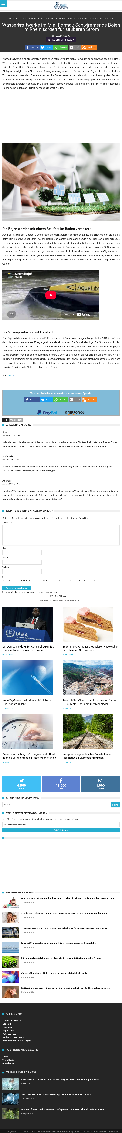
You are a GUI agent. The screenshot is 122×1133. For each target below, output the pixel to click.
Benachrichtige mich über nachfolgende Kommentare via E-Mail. (31, 592)
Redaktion (7, 1027)
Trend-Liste (8, 1060)
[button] (32, 47)
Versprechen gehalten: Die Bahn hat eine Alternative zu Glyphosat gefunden (87, 756)
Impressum (8, 1030)
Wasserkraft (16, 419)
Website (5, 567)
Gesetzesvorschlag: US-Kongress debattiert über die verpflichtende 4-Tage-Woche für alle (29, 756)
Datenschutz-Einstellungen (16, 1040)
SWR (10, 375)
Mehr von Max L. (59, 596)
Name (5, 548)
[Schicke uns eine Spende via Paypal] (47, 411)
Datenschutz (9, 1033)
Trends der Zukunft (12, 1020)
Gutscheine (8, 1063)
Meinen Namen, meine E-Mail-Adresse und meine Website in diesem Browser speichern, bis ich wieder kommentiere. (50, 581)
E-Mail (5, 557)
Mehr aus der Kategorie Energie (59, 600)
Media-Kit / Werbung (13, 1037)
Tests (5, 1056)
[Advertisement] (60, 116)
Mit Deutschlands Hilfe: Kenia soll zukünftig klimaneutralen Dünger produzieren (28, 648)
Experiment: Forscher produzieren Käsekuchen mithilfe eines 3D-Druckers (90, 648)
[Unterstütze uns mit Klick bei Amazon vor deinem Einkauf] (75, 411)
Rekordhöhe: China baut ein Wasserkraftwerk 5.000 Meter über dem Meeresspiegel (89, 702)
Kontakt (6, 1023)
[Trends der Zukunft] (61, 5)
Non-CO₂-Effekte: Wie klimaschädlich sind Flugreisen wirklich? (27, 702)
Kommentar (7, 522)
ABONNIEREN (61, 830)
